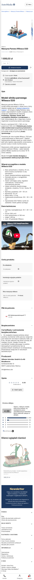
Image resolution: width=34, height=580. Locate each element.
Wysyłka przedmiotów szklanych (11, 543)
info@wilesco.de (7, 369)
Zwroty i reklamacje (7, 556)
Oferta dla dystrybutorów (9, 520)
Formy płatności (6, 539)
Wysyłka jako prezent (7, 544)
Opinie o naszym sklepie (8, 567)
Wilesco (3, 46)
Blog (2, 516)
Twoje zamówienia (6, 528)
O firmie (3, 571)
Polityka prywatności (7, 558)
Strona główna (5, 11)
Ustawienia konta (6, 529)
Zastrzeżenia (5, 552)
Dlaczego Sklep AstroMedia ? (10, 569)
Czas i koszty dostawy (8, 541)
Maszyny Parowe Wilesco (17, 11)
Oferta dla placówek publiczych (10, 518)
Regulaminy (4, 554)
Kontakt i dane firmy (7, 565)
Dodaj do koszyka (16, 67)
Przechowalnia (5, 531)
